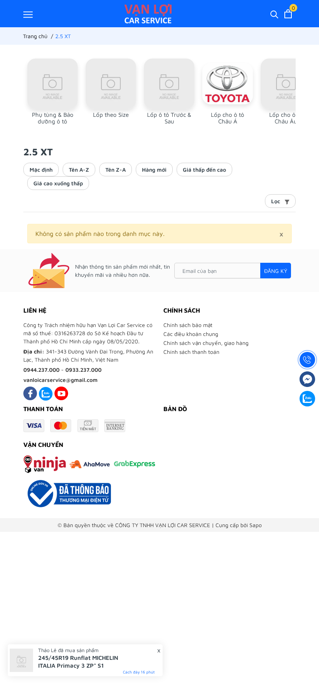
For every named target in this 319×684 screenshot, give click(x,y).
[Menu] (28, 14)
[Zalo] (46, 393)
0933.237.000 (83, 369)
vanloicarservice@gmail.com (60, 379)
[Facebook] (30, 393)
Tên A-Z (79, 169)
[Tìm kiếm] (274, 14)
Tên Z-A (115, 169)
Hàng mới (154, 169)
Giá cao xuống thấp (58, 183)
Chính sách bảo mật (187, 325)
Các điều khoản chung (190, 334)
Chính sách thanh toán (191, 351)
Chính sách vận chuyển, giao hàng (206, 342)
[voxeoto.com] (148, 13)
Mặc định (41, 169)
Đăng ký (275, 270)
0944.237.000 (41, 369)
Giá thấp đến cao (204, 169)
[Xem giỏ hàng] (288, 13)
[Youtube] (61, 393)
